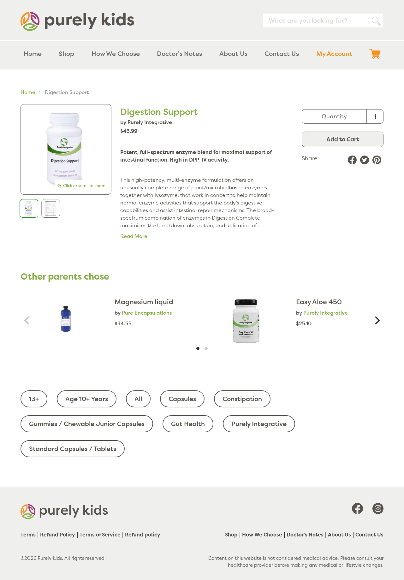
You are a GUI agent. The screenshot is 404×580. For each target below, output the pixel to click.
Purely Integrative (259, 423)
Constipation (242, 398)
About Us (339, 534)
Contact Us (369, 534)
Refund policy (142, 534)
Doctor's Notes (305, 534)
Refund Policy (57, 534)
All (138, 398)
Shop (231, 534)
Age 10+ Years (86, 398)
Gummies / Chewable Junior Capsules (87, 423)
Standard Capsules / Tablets (72, 448)
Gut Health (188, 423)
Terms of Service (100, 534)
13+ (34, 398)
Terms (28, 534)
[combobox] (323, 20)
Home (28, 92)
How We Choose (262, 534)
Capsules (182, 398)
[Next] (376, 320)
